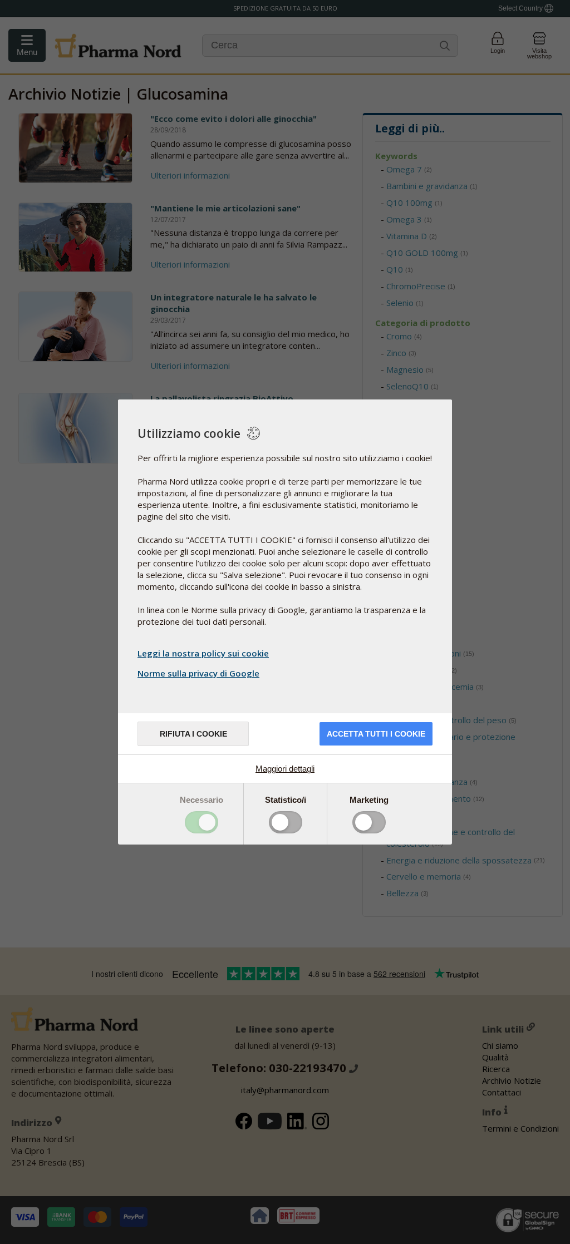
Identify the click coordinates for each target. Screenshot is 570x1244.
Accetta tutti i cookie (376, 733)
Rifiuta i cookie (193, 733)
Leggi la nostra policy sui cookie (203, 653)
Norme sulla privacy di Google (198, 673)
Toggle (201, 822)
